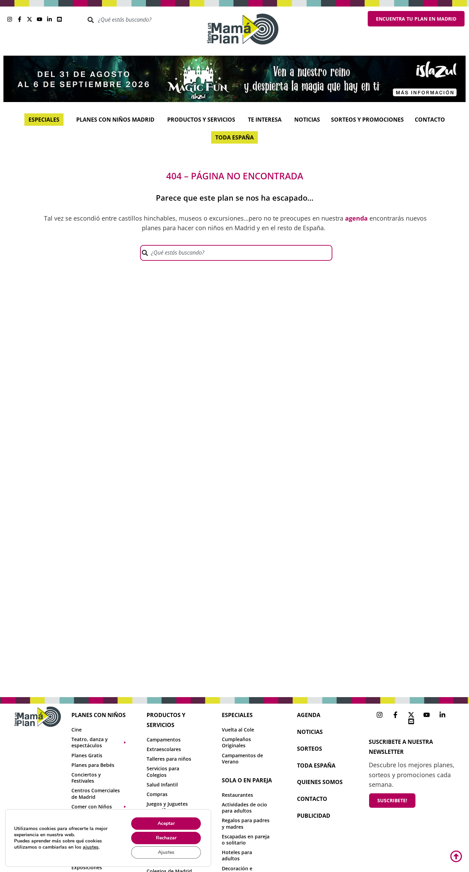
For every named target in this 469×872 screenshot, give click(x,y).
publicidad (313, 815)
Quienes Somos (320, 782)
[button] (102, 742)
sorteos (309, 748)
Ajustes (166, 852)
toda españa (316, 765)
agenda (308, 715)
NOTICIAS (310, 732)
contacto (312, 799)
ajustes (91, 847)
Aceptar (166, 823)
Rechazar (166, 838)
